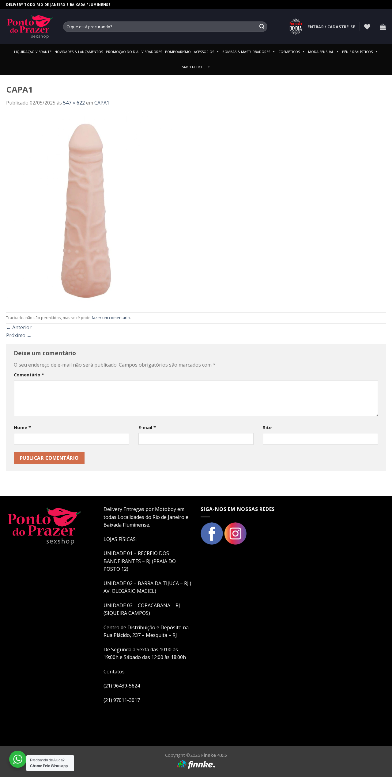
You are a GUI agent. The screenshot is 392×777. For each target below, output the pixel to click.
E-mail (147, 427)
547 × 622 (74, 102)
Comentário (29, 375)
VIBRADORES (151, 51)
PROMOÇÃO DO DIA (122, 51)
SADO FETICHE (193, 67)
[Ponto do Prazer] (30, 27)
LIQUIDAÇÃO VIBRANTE (32, 51)
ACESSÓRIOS (204, 51)
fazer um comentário (111, 317)
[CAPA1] (90, 209)
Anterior (19, 327)
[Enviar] (262, 26)
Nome (22, 427)
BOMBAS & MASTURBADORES (246, 51)
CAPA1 (101, 102)
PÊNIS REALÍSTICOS (357, 51)
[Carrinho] (383, 26)
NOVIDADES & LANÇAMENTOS (79, 51)
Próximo (19, 335)
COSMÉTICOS (289, 51)
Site (267, 427)
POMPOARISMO (178, 51)
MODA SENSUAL (321, 51)
